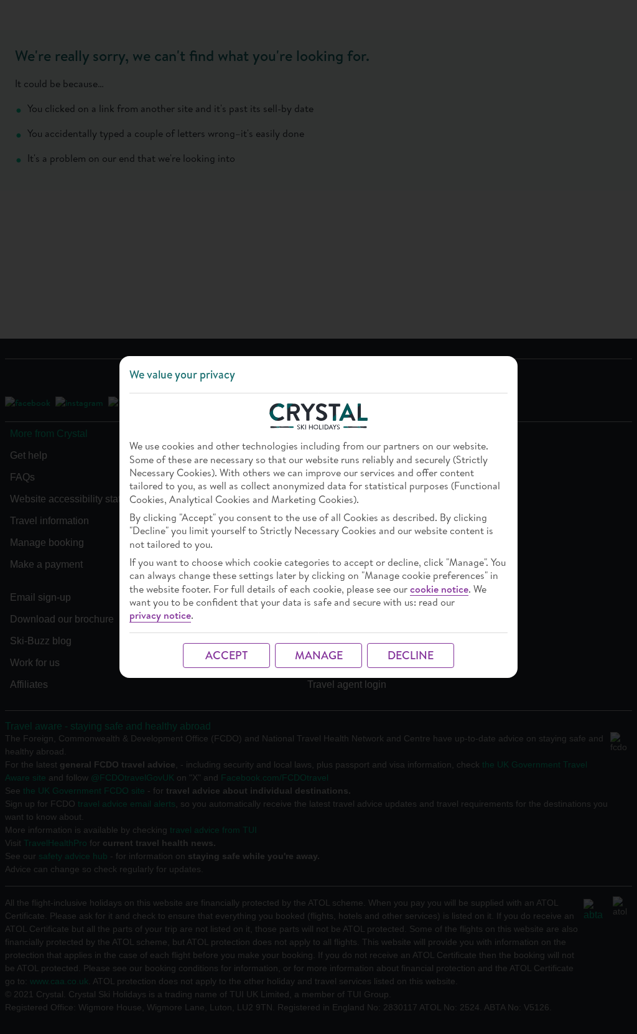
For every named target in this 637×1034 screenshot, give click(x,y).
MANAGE (319, 655)
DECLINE (411, 655)
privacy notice (160, 615)
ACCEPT (226, 655)
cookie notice (439, 589)
